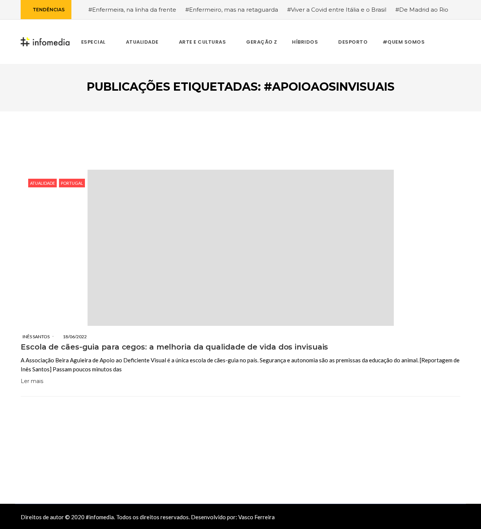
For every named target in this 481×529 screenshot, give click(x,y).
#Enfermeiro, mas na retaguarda (231, 9)
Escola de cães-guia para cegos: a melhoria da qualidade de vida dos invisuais (174, 346)
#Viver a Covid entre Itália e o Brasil (336, 9)
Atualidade (42, 183)
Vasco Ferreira (256, 517)
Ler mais (32, 381)
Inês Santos (36, 336)
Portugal (72, 183)
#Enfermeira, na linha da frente (132, 9)
